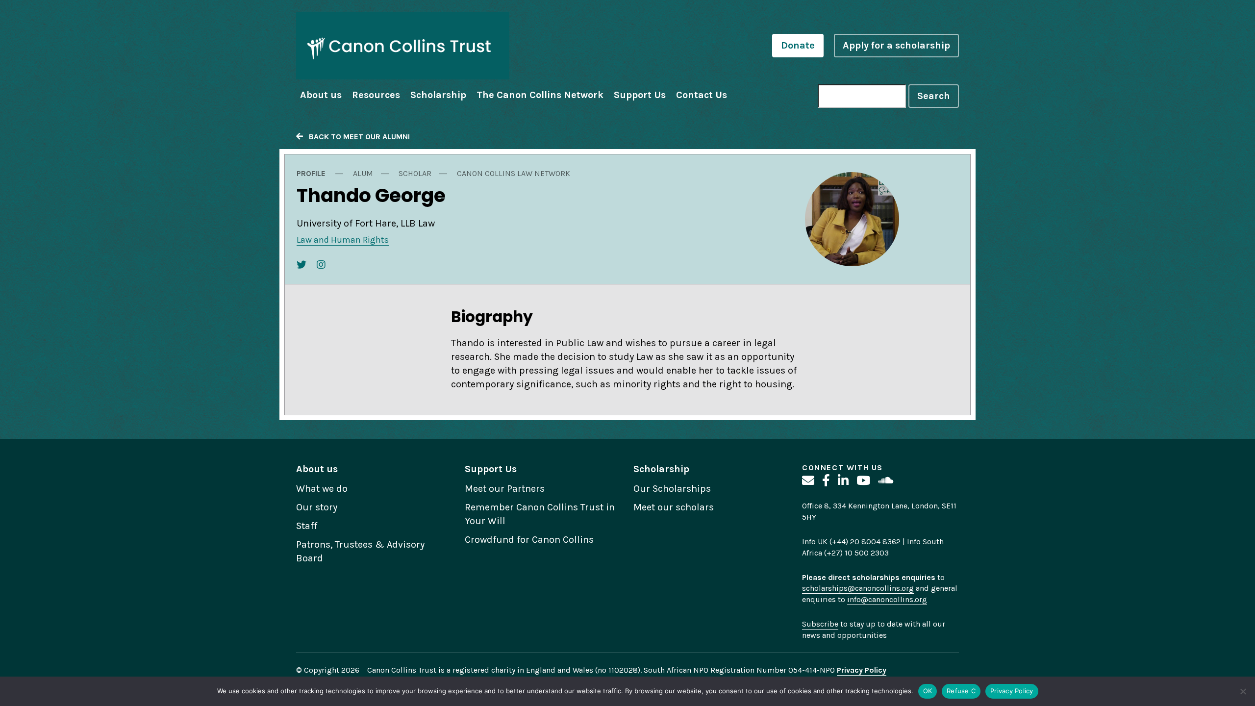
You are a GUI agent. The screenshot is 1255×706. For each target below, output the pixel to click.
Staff (306, 525)
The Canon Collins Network (540, 95)
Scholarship (438, 95)
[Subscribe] (808, 481)
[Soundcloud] (885, 481)
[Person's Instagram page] (321, 265)
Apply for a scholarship (896, 45)
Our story (316, 507)
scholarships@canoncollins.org (858, 588)
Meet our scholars (673, 507)
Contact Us (701, 95)
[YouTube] (863, 481)
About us (321, 95)
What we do (322, 488)
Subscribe (820, 624)
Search (933, 95)
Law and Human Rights (343, 239)
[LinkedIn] (843, 481)
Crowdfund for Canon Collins (529, 539)
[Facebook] (826, 481)
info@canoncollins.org (887, 599)
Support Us (640, 95)
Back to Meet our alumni (356, 136)
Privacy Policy (1011, 691)
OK (927, 691)
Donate (798, 45)
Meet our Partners (505, 488)
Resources (376, 95)
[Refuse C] (1243, 691)
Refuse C (961, 691)
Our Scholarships (672, 488)
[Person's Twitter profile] (301, 265)
